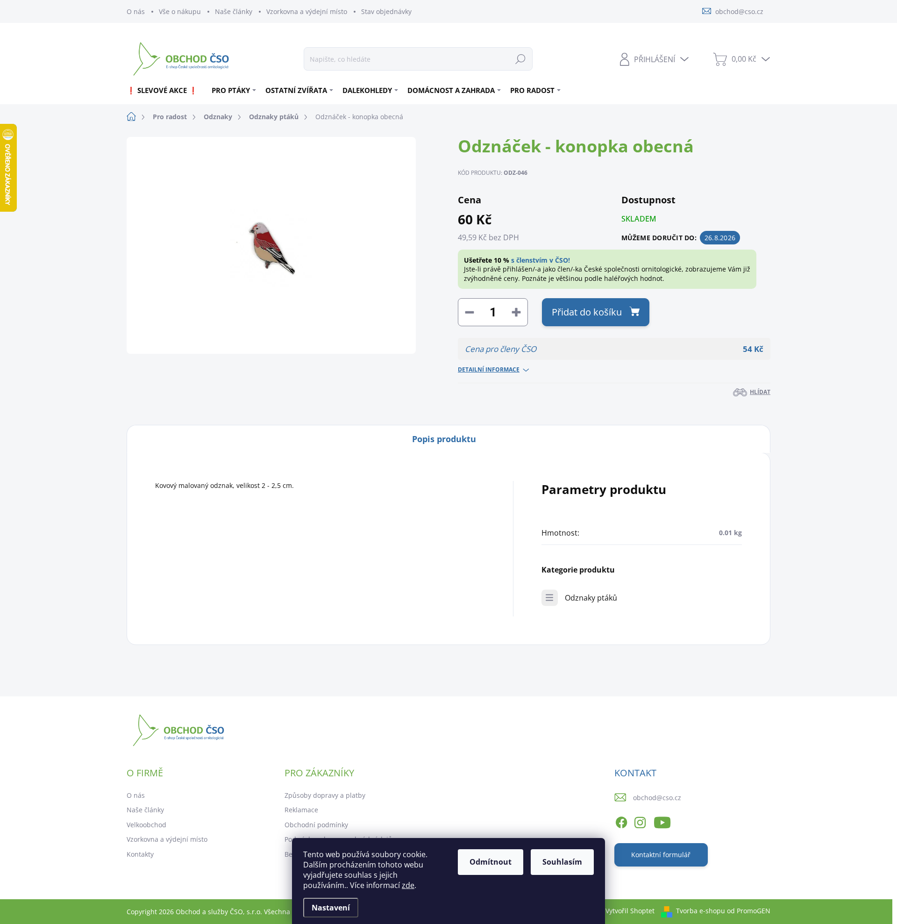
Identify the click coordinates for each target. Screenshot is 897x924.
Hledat (520, 58)
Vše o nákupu (180, 11)
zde (408, 885)
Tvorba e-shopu (700, 910)
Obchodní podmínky (316, 824)
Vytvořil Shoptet (630, 910)
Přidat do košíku (587, 312)
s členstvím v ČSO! (540, 260)
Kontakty (140, 854)
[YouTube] (662, 821)
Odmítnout (491, 862)
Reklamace (301, 809)
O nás (136, 11)
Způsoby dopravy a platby (325, 795)
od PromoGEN (748, 910)
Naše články (233, 11)
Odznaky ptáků (591, 598)
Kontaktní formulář (661, 854)
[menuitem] (166, 90)
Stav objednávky (386, 11)
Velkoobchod (146, 824)
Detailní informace (489, 369)
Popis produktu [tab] (444, 438)
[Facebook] (621, 821)
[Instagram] (640, 821)
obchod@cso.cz (657, 797)
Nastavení (331, 908)
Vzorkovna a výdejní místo (306, 11)
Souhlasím (562, 862)
